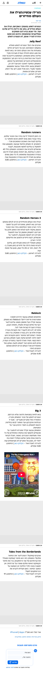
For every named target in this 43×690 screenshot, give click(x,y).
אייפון (39, 637)
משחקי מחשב (26, 637)
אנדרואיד (34, 637)
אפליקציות (18, 637)
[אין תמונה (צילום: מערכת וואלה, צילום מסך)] (21, 104)
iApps (22, 632)
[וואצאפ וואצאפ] (8, 3)
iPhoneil (14, 632)
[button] (34, 3)
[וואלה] (21, 3)
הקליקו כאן (22, 74)
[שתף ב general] (4, 3)
